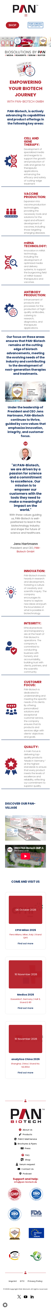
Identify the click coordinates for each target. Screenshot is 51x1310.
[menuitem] (25, 1129)
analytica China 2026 (25, 1059)
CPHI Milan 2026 (25, 930)
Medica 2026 (25, 994)
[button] (5, 1305)
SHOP (12, 25)
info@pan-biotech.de (25, 1182)
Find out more (25, 943)
